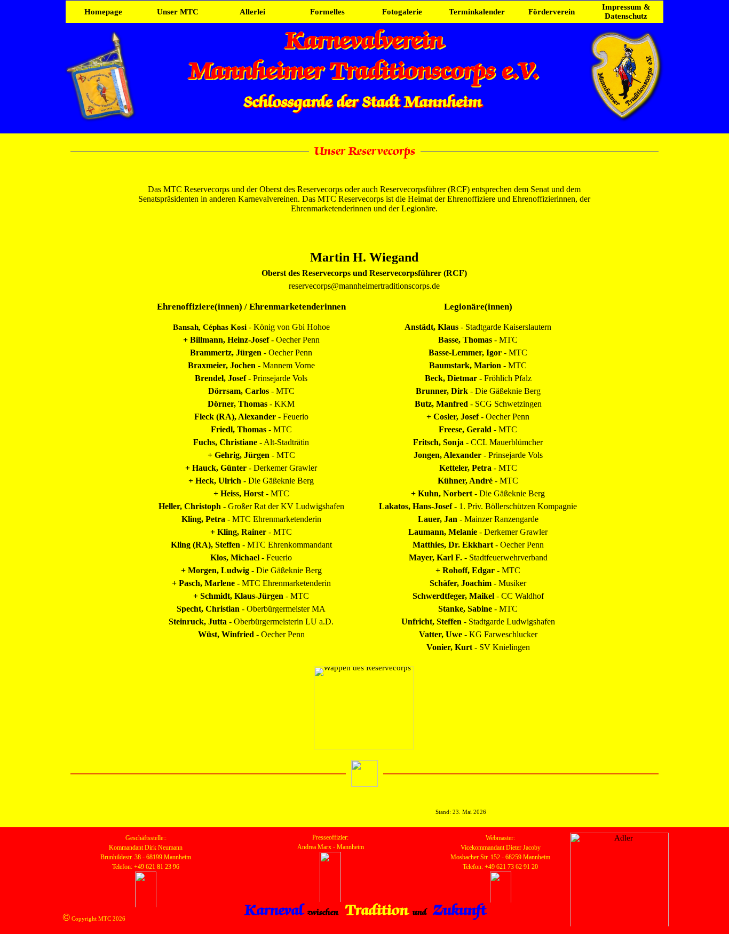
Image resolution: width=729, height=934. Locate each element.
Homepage (103, 11)
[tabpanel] (364, 199)
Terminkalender (477, 11)
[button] (330, 886)
